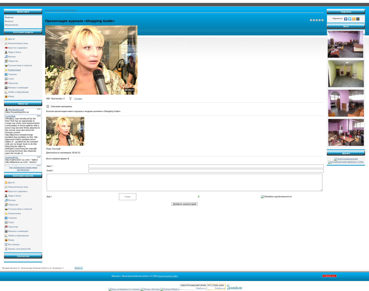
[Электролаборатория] (346, 159)
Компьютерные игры (18, 43)
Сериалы (12, 74)
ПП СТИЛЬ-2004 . (216, 285)
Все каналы (13, 244)
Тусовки (78, 98)
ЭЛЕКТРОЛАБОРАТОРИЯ (193, 285)
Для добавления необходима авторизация (23, 168)
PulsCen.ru (201, 288)
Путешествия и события (20, 65)
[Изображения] (65, 131)
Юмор (11, 96)
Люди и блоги (14, 52)
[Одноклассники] (354, 18)
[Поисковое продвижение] (252, 289)
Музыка (12, 56)
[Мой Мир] (358, 18)
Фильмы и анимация (18, 87)
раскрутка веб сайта (168, 276)
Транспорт (13, 83)
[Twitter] (350, 18)
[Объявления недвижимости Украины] (125, 289)
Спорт (11, 79)
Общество (13, 61)
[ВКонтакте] (346, 18)
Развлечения (14, 70)
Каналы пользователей (19, 249)
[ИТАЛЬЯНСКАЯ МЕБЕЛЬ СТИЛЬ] (346, 162)
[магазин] (345, 57)
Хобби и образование (18, 92)
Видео (58, 10)
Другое (11, 39)
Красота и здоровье (17, 48)
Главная (49, 10)
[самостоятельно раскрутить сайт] (234, 289)
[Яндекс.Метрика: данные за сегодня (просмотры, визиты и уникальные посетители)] (150, 289)
